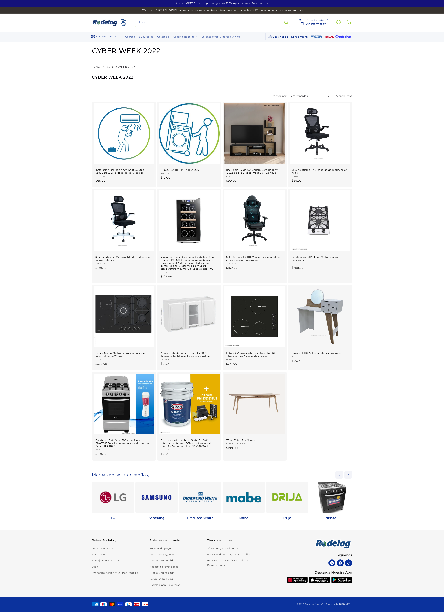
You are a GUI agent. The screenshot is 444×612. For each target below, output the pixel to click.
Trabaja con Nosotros (106, 560)
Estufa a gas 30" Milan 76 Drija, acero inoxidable (315, 258)
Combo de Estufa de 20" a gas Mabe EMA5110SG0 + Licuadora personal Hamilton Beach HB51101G (123, 443)
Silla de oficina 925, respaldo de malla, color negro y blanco (123, 258)
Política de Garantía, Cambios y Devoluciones (227, 562)
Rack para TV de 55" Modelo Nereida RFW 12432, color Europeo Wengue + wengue (252, 171)
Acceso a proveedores (164, 566)
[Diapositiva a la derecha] (348, 475)
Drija (287, 518)
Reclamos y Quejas (162, 554)
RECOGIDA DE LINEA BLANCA (180, 169)
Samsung (156, 518)
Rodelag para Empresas (165, 585)
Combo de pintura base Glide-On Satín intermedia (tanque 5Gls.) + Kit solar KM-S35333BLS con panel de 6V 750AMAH (186, 443)
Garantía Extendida (162, 560)
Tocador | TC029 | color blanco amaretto (316, 353)
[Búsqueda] (286, 23)
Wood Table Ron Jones (240, 440)
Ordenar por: (279, 96)
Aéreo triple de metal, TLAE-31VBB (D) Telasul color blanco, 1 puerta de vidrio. (185, 354)
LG (113, 518)
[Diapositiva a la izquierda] (339, 475)
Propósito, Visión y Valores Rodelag (115, 572)
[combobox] (212, 23)
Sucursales (99, 554)
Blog (95, 566)
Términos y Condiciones (222, 548)
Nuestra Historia (102, 548)
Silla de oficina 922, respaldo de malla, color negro (319, 171)
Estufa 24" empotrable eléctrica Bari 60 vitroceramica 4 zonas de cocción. (250, 354)
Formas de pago (160, 548)
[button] (103, 37)
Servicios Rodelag (161, 578)
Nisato (331, 518)
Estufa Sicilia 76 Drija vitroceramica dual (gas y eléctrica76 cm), (120, 354)
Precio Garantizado (162, 572)
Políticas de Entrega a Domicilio (228, 554)
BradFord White (200, 518)
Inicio (96, 67)
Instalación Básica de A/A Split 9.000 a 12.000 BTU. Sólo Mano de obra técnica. (119, 171)
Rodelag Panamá (314, 604)
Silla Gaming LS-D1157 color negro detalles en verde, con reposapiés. (253, 258)
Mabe (243, 518)
